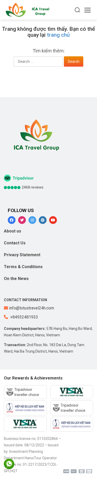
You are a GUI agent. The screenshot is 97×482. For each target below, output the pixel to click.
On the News (16, 278)
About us (12, 231)
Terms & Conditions (23, 266)
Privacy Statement (22, 254)
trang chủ (58, 35)
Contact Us (15, 242)
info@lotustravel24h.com (31, 308)
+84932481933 (23, 317)
